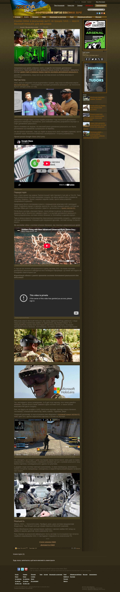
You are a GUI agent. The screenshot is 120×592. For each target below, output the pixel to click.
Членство (71, 5)
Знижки (79, 5)
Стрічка (17, 17)
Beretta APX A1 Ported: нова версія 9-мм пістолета (97, 107)
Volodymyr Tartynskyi (93, 589)
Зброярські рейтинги (84, 17)
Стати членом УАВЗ (47, 542)
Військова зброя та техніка (31, 27)
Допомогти (89, 5)
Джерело (78, 548)
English (89, 2)
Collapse (104, 51)
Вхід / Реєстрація (100, 2)
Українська (77, 2)
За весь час (18, 583)
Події (72, 17)
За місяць (17, 581)
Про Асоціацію (59, 5)
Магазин (98, 17)
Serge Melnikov (91, 586)
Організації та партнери (58, 17)
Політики (72, 577)
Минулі (66, 581)
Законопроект (101, 5)
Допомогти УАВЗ (48, 545)
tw (92, 59)
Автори (46, 574)
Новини (25, 574)
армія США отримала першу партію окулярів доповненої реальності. (49, 72)
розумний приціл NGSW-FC (69, 414)
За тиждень (18, 579)
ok (102, 59)
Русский (84, 2)
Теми (44, 17)
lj (99, 59)
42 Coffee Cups (92, 588)
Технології (22, 27)
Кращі (16, 577)
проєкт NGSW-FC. (68, 208)
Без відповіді (34, 581)
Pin (105, 51)
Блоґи (26, 17)
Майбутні (66, 577)
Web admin (45, 27)
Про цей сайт (29, 588)
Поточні (66, 579)
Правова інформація (19, 588)
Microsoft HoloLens (21, 85)
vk (95, 59)
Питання (35, 17)
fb (86, 59)
